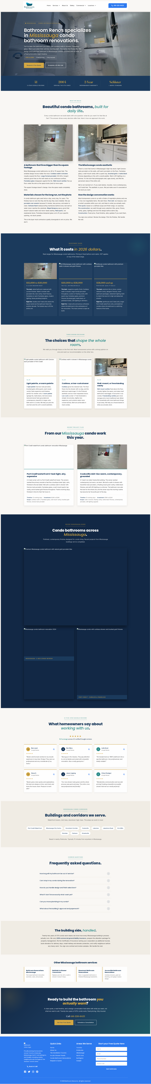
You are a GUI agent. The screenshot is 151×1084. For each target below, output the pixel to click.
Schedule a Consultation (86, 1022)
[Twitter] (29, 1072)
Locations (91, 5)
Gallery (72, 5)
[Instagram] (33, 1072)
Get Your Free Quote (64, 1022)
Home (49, 5)
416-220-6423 (77, 1016)
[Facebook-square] (25, 1072)
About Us (65, 5)
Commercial (80, 5)
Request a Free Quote (34, 65)
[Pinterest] (37, 1072)
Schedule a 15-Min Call (55, 65)
